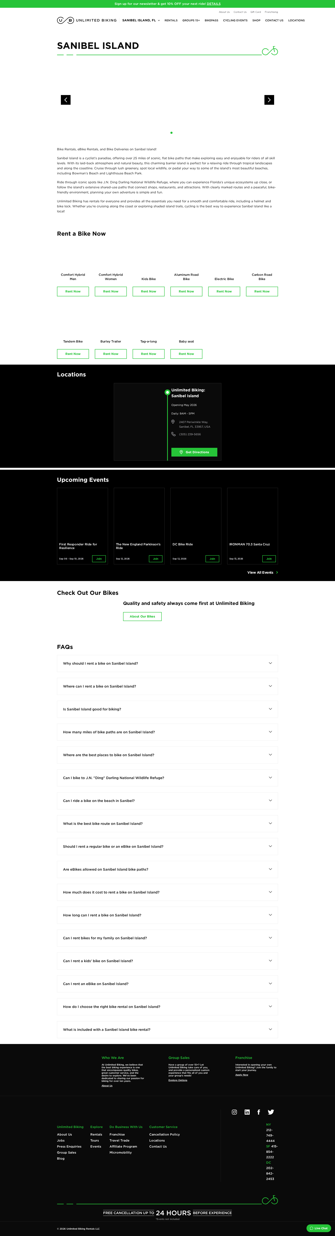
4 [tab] (179, 133)
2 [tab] (163, 133)
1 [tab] (156, 133)
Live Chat (321, 1228)
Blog (61, 1158)
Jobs (61, 1140)
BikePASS (211, 20)
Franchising (271, 11)
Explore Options (177, 1080)
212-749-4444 (270, 1135)
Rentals (171, 20)
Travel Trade (120, 1140)
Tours (94, 1140)
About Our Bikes (142, 616)
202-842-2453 (270, 1173)
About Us (224, 11)
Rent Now (72, 291)
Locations (296, 20)
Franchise (117, 1134)
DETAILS (214, 4)
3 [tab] (171, 133)
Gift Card (255, 11)
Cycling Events (235, 20)
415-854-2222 (272, 1151)
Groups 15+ (191, 20)
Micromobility (121, 1152)
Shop (256, 20)
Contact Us (240, 11)
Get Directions (197, 452)
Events (95, 1146)
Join (99, 558)
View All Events (260, 572)
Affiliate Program (123, 1146)
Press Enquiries (69, 1146)
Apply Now (241, 1074)
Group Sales (66, 1152)
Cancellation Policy (164, 1134)
